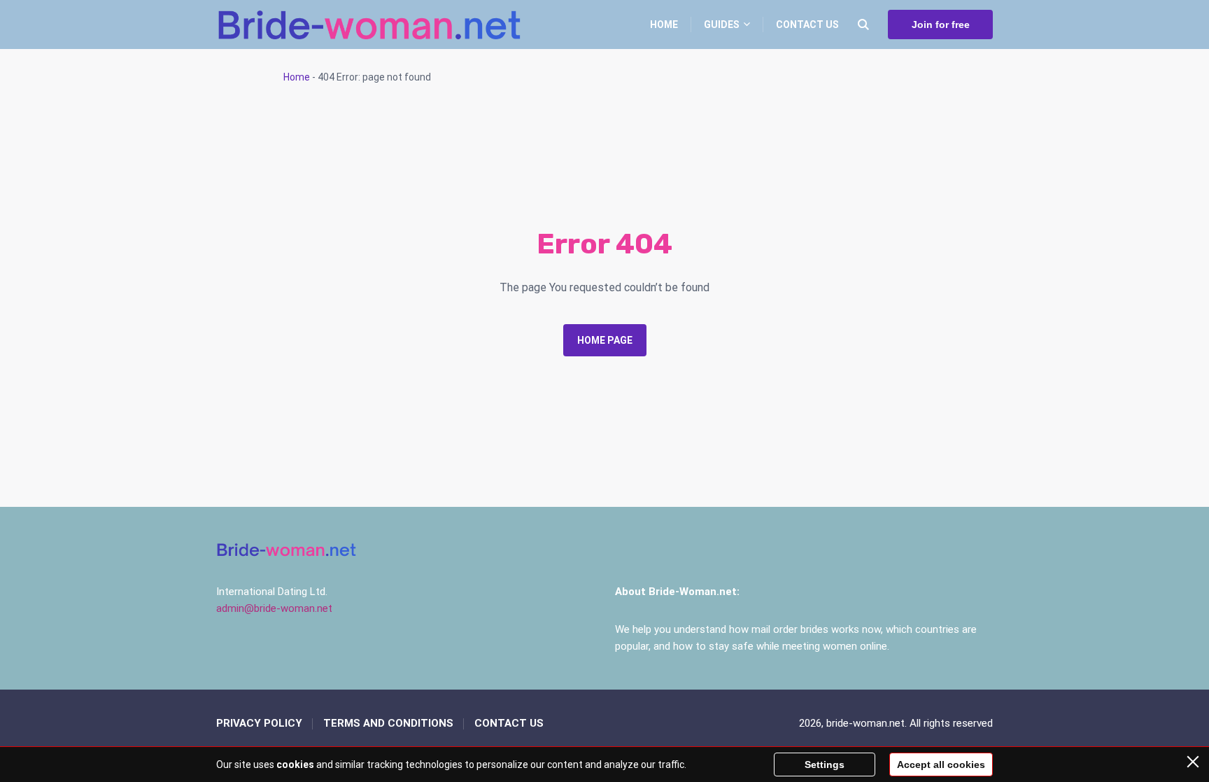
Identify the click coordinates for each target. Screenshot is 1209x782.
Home (664, 24)
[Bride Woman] (368, 24)
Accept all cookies (941, 764)
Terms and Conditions (388, 723)
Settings (824, 764)
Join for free (941, 24)
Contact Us (807, 24)
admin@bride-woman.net (274, 608)
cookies (295, 764)
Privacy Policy (259, 723)
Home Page (604, 340)
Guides (722, 24)
